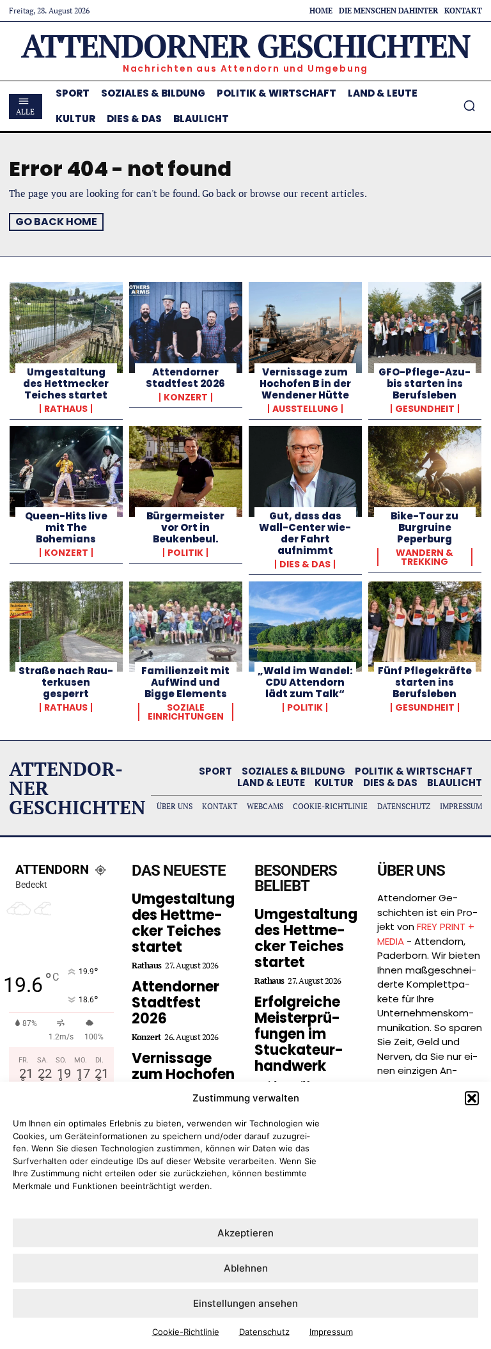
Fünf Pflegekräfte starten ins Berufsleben (425, 682)
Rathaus (66, 408)
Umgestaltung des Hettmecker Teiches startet (66, 383)
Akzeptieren (245, 1233)
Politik (185, 552)
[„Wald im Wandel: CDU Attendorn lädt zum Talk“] (305, 626)
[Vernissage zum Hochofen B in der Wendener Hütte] (305, 327)
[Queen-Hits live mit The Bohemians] (66, 471)
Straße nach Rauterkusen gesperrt (66, 682)
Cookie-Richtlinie (185, 1332)
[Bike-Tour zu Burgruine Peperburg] (424, 471)
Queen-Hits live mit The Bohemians (66, 527)
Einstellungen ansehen (245, 1303)
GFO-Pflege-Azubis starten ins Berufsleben (424, 383)
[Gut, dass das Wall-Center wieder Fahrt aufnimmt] (305, 471)
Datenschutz (264, 1332)
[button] (471, 1098)
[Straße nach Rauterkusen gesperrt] (66, 626)
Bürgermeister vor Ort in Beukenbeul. (185, 527)
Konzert (186, 397)
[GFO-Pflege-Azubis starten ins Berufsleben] (424, 327)
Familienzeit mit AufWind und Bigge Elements (185, 682)
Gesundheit (425, 408)
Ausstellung (305, 408)
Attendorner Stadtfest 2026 (185, 377)
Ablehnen (246, 1268)
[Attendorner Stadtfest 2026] (185, 327)
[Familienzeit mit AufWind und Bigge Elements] (185, 626)
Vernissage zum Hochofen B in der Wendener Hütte (305, 383)
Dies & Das (305, 564)
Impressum (331, 1332)
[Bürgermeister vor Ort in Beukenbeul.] (185, 471)
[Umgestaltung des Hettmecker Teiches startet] (66, 327)
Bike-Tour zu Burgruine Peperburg (424, 527)
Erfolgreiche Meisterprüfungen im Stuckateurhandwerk (298, 1034)
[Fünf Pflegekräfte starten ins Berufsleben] (424, 626)
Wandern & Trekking (424, 557)
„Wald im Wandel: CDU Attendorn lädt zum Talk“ (305, 682)
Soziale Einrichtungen (186, 712)
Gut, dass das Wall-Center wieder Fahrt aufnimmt (305, 533)
